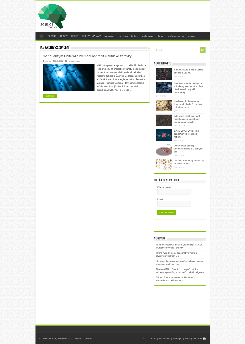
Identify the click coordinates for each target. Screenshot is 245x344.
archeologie (147, 36)
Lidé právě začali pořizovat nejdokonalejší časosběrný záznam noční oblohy (187, 119)
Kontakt (78, 338)
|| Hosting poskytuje (193, 338)
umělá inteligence (176, 36)
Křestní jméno (164, 187)
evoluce (192, 36)
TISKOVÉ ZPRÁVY (91, 36)
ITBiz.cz (152, 338)
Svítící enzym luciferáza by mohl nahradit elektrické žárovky (87, 56)
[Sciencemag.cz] (52, 16)
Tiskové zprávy (74, 61)
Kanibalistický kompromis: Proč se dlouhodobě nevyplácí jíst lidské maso (188, 104)
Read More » (50, 96)
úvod (41, 35)
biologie (135, 36)
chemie (160, 36)
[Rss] (144, 338)
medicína (123, 36)
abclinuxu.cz (164, 338)
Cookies (88, 338)
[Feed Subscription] (149, 48)
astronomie (109, 36)
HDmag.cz (177, 338)
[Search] (203, 50)
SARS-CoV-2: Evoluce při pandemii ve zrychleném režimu (186, 134)
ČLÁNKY (52, 36)
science (48, 61)
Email (160, 199)
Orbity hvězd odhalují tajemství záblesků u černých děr (188, 148)
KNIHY (74, 36)
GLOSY (64, 36)
